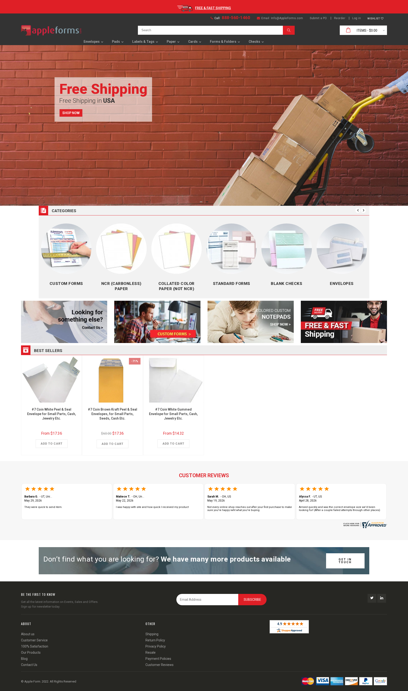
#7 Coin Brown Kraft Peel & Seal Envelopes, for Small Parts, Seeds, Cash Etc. (112, 414)
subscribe (252, 599)
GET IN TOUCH (345, 561)
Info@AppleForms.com (287, 18)
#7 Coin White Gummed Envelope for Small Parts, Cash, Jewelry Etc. (173, 414)
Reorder (339, 18)
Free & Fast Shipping (213, 8)
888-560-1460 (236, 17)
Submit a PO (318, 18)
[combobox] (209, 30)
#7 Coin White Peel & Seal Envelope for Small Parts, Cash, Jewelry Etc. (51, 414)
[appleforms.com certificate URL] (364, 524)
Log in (356, 18)
